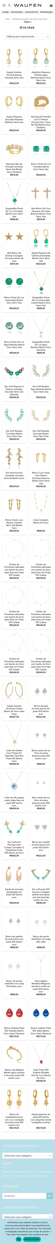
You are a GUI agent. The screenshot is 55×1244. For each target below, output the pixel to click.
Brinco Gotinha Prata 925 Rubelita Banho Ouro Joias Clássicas (14, 1031)
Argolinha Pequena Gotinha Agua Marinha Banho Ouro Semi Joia (41, 76)
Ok (18, 1239)
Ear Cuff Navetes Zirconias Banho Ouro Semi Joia (41, 433)
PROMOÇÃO (46, 12)
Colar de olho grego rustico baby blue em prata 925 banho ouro (14, 801)
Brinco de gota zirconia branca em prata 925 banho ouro (41, 710)
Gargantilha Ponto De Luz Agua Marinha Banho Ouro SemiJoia (41, 346)
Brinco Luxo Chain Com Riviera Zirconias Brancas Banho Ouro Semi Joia (41, 478)
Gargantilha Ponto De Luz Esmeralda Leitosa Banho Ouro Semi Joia (41, 301)
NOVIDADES (17, 12)
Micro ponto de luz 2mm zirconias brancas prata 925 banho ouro (41, 801)
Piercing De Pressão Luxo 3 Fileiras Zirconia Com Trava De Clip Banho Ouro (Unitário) (41, 122)
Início (7, 19)
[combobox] (27, 1156)
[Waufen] (27, 5)
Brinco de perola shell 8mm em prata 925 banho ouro (14, 983)
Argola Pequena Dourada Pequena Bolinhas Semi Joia (14, 119)
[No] (51, 1232)
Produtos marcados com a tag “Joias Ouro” (30, 19)
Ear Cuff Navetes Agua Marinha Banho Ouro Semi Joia (41, 389)
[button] (4, 5)
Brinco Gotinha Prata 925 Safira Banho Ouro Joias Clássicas (41, 1031)
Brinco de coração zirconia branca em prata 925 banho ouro (41, 846)
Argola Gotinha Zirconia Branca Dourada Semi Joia (14, 75)
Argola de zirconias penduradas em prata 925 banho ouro (14, 893)
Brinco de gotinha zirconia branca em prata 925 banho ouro (14, 940)
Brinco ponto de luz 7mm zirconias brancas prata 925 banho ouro (41, 754)
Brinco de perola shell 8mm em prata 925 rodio (41, 939)
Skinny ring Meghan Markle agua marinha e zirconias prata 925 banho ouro (14, 1074)
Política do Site (32, 1239)
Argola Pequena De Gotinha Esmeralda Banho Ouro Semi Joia (40, 257)
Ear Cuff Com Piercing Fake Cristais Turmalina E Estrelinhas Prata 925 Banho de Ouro (14, 847)
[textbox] (26, 1156)
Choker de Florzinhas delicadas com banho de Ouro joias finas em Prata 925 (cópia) (14, 569)
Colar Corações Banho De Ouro (40, 521)
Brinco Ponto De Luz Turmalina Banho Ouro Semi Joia (41, 166)
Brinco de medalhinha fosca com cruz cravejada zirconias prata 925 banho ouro (14, 1119)
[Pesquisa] (9, 5)
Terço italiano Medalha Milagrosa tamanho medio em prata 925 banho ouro (40, 986)
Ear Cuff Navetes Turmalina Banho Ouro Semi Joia (14, 433)
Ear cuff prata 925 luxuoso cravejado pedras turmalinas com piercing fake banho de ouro (41, 894)
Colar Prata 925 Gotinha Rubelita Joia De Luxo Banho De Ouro (41, 1074)
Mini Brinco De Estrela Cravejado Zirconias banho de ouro (14, 257)
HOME (5, 12)
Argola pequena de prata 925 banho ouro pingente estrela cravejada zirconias (41, 1118)
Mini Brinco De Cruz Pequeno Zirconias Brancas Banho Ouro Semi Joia (41, 212)
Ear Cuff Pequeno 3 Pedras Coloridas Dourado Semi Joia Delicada (14, 390)
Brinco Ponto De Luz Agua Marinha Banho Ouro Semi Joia (14, 344)
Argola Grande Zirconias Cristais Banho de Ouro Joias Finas (14, 710)
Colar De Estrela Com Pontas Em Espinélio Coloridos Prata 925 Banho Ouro (14, 755)
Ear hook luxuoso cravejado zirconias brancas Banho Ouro (14, 475)
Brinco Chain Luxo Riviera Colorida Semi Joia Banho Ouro (14, 524)
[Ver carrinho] (51, 5)
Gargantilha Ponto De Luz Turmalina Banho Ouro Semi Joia (14, 212)
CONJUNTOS (31, 12)
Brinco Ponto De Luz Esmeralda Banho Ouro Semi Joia (14, 300)
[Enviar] (50, 1196)
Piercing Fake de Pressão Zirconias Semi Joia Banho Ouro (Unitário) (14, 168)
